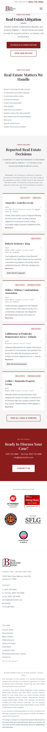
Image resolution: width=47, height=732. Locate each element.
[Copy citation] (41, 207)
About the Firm (7, 633)
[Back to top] (41, 728)
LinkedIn (7, 603)
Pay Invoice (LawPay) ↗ (10, 661)
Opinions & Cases (9, 643)
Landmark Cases (8, 650)
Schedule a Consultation (23, 45)
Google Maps (9, 607)
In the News (6, 647)
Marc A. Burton (7, 637)
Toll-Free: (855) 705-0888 (31, 454)
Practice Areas (7, 630)
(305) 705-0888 (11, 454)
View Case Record (23, 53)
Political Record (8, 640)
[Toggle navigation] (41, 8)
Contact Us (23, 468)
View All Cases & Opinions (23, 418)
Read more (9, 228)
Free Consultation (28, 2)
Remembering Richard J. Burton (14, 654)
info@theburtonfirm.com (23, 457)
